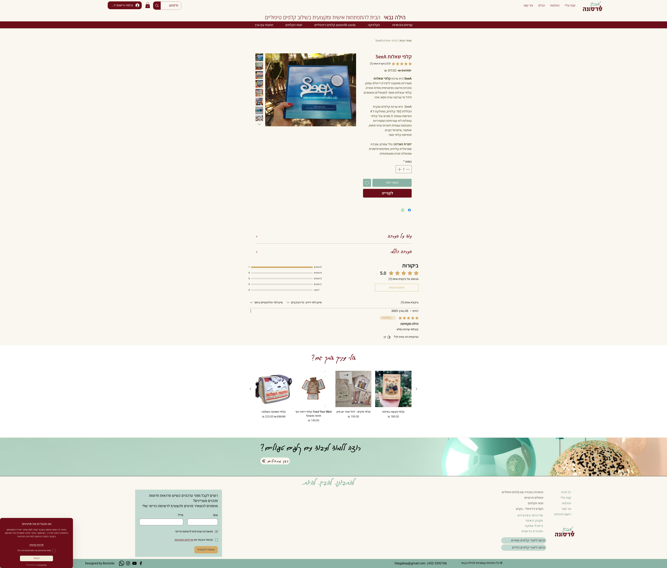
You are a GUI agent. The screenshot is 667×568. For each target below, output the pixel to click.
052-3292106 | (436, 563)
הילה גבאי (395, 17)
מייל (180, 515)
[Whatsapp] (121, 563)
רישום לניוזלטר (562, 514)
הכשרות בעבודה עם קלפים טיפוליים (522, 492)
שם (215, 515)
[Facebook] (140, 563)
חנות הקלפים (535, 503)
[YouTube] (134, 563)
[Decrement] (408, 169)
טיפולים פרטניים (533, 498)
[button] (147, 5)
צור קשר (566, 509)
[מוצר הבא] (250, 389)
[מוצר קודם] (416, 389)
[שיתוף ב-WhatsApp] (403, 210)
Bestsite (108, 563)
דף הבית (566, 492)
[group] (333, 401)
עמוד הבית (406, 41)
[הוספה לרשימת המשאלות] (367, 183)
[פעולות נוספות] (251, 311)
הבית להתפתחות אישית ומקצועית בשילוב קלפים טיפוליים (322, 17)
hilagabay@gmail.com (409, 563)
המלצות (566, 503)
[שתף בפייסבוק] (409, 210)
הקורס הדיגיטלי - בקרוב (529, 509)
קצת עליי (566, 498)
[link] (391, 63)
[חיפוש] (157, 6)
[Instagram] (128, 563)
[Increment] (399, 169)
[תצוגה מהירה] (393, 389)
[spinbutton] (403, 169)
